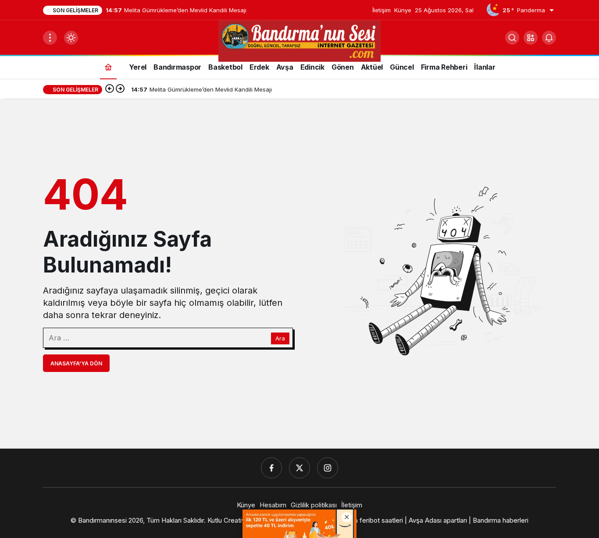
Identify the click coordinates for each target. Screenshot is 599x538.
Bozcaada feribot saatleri (365, 520)
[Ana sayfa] (108, 66)
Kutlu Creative (228, 520)
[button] (531, 38)
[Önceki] (109, 89)
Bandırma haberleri (500, 520)
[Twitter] (299, 467)
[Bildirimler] (549, 38)
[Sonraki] (120, 89)
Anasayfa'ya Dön (76, 363)
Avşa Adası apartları (438, 520)
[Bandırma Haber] (299, 40)
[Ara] (512, 38)
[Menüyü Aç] (50, 38)
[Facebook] (271, 467)
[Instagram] (327, 467)
